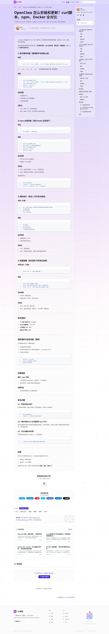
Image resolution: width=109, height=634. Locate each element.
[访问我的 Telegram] (83, 15)
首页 (15, 7)
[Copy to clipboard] (69, 64)
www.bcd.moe (36, 517)
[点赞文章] (44, 483)
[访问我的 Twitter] (78, 15)
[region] (44, 64)
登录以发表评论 (45, 576)
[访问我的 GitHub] (80, 15)
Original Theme (91, 631)
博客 (20, 7)
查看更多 (70, 529)
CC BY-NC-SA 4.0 (24, 520)
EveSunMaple (66, 597)
